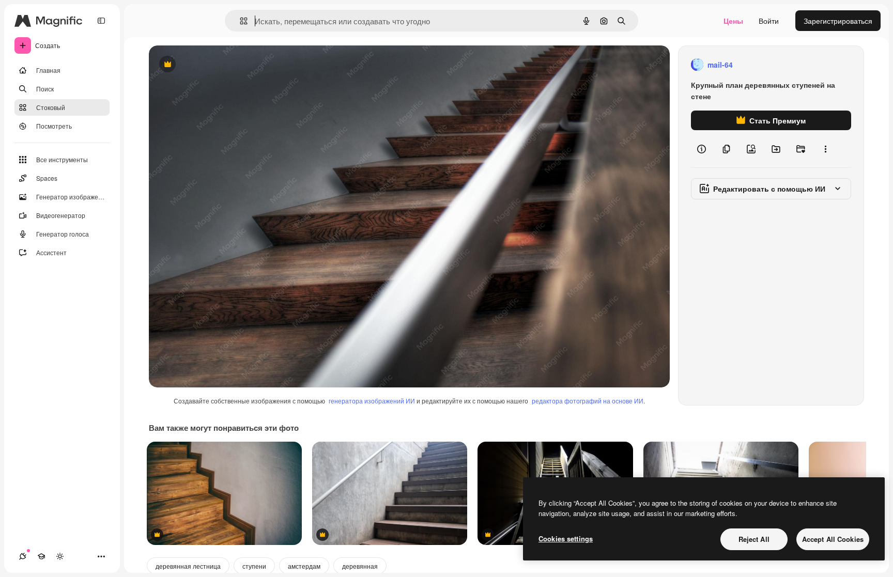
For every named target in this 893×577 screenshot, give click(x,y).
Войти (769, 20)
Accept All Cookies (833, 539)
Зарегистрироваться (838, 20)
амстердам (304, 566)
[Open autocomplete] (239, 21)
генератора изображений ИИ (372, 400)
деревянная (360, 566)
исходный (218, 64)
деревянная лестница (188, 566)
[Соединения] (22, 556)
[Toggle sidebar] (101, 20)
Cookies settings (565, 538)
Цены (733, 20)
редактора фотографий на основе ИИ (587, 400)
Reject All (753, 539)
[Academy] (41, 556)
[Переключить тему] (60, 556)
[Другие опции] (825, 148)
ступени (254, 566)
